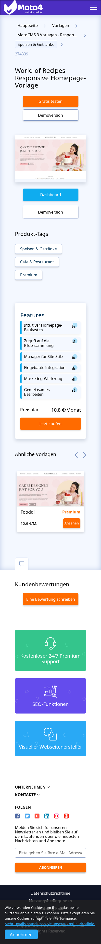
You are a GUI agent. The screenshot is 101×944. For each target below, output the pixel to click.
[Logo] (20, 7)
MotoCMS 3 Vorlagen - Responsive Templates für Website (48, 35)
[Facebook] (17, 816)
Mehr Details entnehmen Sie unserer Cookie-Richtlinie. (50, 923)
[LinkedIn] (46, 816)
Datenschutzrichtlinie (50, 893)
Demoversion (50, 115)
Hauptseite (27, 25)
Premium (28, 275)
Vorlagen (60, 25)
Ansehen (71, 523)
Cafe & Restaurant (37, 262)
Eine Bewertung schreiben (50, 599)
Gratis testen (50, 101)
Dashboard (50, 194)
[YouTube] (37, 816)
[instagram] (56, 816)
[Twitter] (27, 816)
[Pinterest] (66, 816)
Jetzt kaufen (50, 423)
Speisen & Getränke (36, 44)
